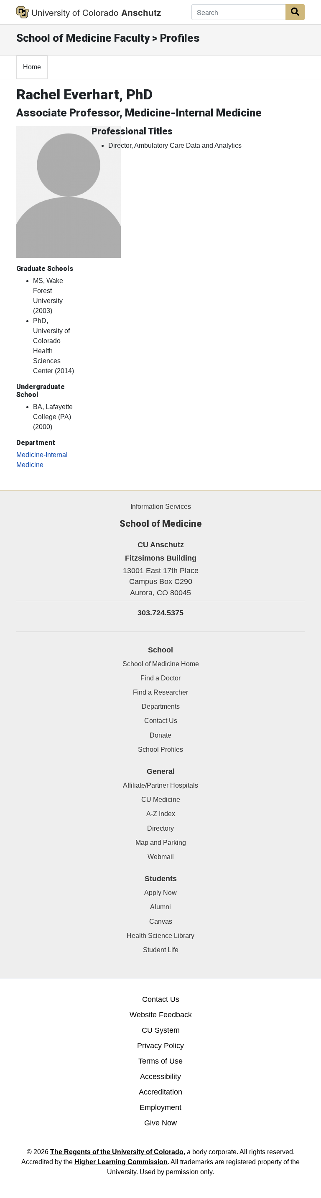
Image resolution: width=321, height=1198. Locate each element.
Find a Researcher (160, 692)
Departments (161, 706)
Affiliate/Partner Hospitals (160, 785)
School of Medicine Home (160, 663)
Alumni (160, 906)
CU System (161, 1030)
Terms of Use (160, 1061)
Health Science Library (160, 935)
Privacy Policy (160, 1045)
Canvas (160, 921)
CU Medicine (160, 799)
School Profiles (160, 749)
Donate (160, 735)
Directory (160, 828)
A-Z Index (160, 813)
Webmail (161, 856)
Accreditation (160, 1092)
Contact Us (160, 720)
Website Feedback (161, 1015)
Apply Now (160, 892)
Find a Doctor (160, 678)
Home (32, 67)
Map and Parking (160, 842)
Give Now (160, 1123)
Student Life (160, 949)
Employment (160, 1107)
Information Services (160, 506)
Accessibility (160, 1076)
